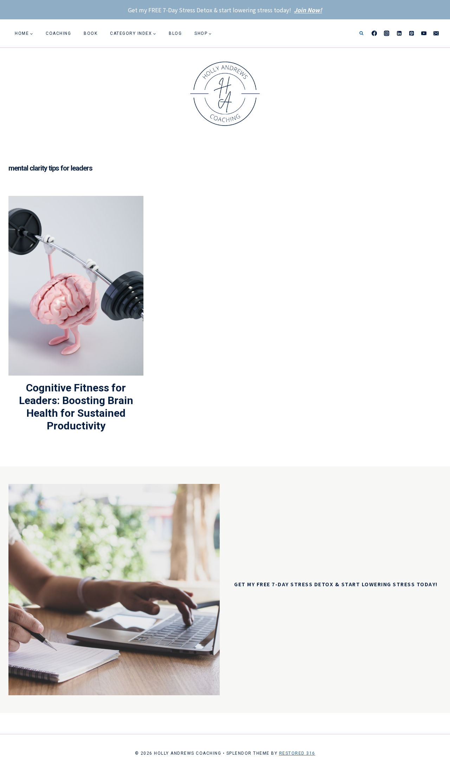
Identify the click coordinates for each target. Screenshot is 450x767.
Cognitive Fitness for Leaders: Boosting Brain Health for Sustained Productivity (76, 407)
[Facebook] (374, 33)
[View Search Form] (361, 33)
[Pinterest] (411, 33)
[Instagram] (386, 33)
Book (90, 33)
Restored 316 (297, 753)
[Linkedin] (399, 33)
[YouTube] (423, 33)
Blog (175, 33)
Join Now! (308, 10)
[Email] (436, 33)
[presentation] (75, 286)
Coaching (58, 33)
